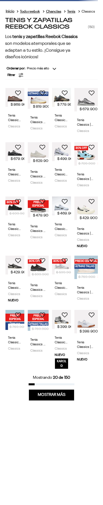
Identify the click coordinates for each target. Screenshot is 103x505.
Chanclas (53, 11)
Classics (88, 11)
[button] (52, 75)
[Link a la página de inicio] (10, 11)
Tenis (71, 11)
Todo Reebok (30, 11)
